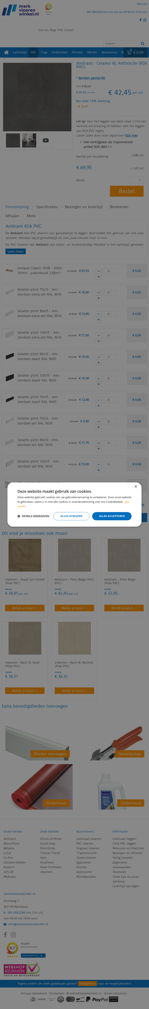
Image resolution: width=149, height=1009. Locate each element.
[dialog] (74, 504)
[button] (33, 516)
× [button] (135, 486)
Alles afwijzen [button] (71, 516)
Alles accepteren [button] (112, 516)
